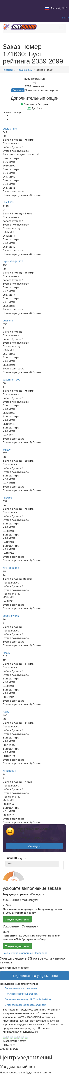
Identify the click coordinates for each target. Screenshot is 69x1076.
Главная (8, 69)
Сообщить (34, 846)
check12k (8, 202)
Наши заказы (24, 69)
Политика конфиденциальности (21, 993)
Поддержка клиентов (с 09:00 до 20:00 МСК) (28, 999)
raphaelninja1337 (13, 261)
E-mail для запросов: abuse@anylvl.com (25, 1004)
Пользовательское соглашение (21, 988)
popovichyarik (11, 615)
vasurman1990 (11, 379)
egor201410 (10, 128)
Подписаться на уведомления (34, 975)
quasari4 (8, 320)
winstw (6, 449)
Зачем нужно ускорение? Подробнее (25, 953)
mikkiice (7, 497)
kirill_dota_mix (11, 567)
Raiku (6, 711)
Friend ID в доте (16, 858)
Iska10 (6, 652)
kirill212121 (9, 770)
